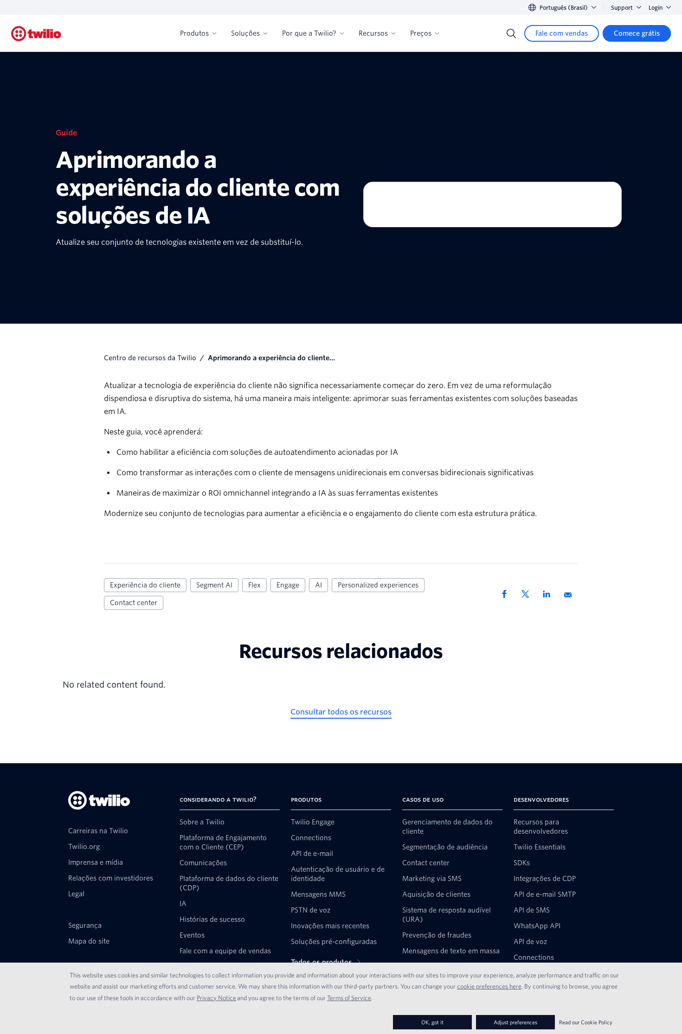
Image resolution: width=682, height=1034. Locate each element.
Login (656, 7)
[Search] (511, 33)
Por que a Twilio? (309, 33)
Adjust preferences (515, 1022)
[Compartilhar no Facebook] (507, 594)
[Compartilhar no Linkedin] (550, 594)
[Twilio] (36, 34)
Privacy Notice (216, 998)
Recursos (373, 33)
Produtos (194, 33)
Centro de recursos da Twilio (150, 358)
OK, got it (432, 1022)
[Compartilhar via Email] (571, 593)
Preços (420, 33)
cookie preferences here (489, 986)
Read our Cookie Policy (585, 1022)
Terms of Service (349, 998)
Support (622, 7)
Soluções (245, 33)
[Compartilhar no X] (528, 594)
